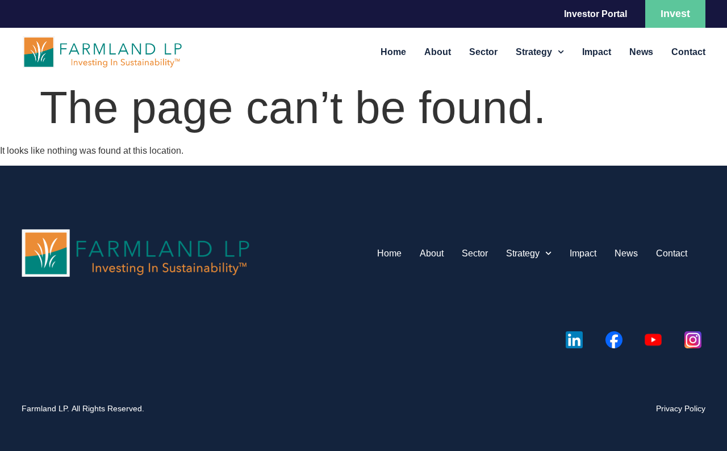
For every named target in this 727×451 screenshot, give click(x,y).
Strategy (534, 52)
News (641, 52)
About (437, 52)
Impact (596, 52)
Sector (483, 52)
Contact (688, 52)
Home (393, 52)
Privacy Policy (680, 408)
